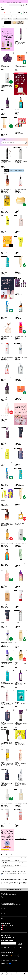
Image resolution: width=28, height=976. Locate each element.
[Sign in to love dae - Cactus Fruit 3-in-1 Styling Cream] (27, 256)
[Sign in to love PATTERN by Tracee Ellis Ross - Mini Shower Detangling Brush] (13, 730)
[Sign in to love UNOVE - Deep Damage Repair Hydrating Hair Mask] (27, 427)
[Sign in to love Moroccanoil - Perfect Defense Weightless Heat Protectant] (27, 468)
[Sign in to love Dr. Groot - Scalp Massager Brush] (13, 53)
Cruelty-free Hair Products (6, 885)
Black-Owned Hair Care (21, 883)
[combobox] (15, 5)
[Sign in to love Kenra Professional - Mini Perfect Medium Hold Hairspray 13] (27, 610)
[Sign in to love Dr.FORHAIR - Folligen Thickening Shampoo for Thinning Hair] (13, 344)
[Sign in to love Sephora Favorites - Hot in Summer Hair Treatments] (27, 117)
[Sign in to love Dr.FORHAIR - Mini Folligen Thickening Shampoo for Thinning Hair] (27, 590)
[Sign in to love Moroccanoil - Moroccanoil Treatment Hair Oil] (13, 549)
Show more (3, 874)
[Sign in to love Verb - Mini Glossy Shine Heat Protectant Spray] (27, 344)
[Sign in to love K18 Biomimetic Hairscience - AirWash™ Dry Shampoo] (13, 630)
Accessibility (15, 961)
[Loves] (23, 5)
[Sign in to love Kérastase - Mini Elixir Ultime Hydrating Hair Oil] (27, 650)
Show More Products (20, 841)
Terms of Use (9, 961)
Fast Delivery (17, 18)
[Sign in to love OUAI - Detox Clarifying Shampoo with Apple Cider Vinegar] (13, 590)
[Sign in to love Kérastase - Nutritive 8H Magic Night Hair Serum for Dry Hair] (13, 175)
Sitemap (19, 961)
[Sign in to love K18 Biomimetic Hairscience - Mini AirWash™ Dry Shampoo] (13, 650)
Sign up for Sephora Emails (7, 940)
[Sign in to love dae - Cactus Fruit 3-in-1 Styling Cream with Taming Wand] (13, 117)
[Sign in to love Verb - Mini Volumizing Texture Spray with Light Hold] (27, 809)
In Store (10, 18)
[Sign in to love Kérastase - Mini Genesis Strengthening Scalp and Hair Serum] (13, 363)
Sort (4, 18)
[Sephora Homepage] (4, 5)
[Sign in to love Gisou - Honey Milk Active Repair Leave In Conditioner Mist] (13, 790)
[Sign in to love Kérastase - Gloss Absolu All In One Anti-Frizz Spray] (27, 750)
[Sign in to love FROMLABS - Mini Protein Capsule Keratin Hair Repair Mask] (27, 236)
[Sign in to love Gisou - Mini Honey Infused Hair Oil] (27, 510)
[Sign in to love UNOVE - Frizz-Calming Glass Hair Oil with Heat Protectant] (13, 770)
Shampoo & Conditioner (8, 882)
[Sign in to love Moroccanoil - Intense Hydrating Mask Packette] (27, 690)
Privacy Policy (3, 961)
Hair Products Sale (12, 883)
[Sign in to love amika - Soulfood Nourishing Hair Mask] (27, 383)
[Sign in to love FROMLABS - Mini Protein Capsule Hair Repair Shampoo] (13, 448)
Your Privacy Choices (5, 963)
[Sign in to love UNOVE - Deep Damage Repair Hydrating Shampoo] (13, 710)
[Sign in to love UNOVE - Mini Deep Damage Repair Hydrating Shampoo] (27, 448)
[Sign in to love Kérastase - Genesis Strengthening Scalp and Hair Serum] (27, 175)
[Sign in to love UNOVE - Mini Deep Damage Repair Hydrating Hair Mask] (13, 610)
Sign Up (20, 943)
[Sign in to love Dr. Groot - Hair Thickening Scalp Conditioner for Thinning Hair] (27, 710)
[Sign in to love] (27, 53)
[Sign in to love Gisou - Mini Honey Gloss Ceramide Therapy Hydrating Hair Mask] (27, 195)
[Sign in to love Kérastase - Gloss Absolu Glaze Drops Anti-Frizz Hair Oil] (13, 322)
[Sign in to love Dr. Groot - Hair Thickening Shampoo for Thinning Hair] (13, 383)
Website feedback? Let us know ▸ (14, 889)
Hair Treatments (8, 881)
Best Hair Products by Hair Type (15, 879)
